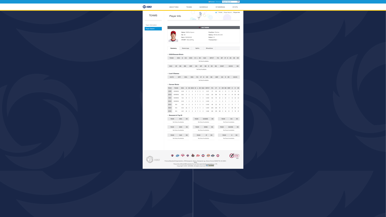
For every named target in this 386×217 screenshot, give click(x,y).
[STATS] (235, 7)
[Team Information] (153, 25)
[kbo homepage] (153, 159)
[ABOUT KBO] (174, 7)
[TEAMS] (189, 7)
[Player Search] (153, 28)
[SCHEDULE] (203, 7)
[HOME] (216, 12)
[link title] (172, 156)
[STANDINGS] (220, 7)
